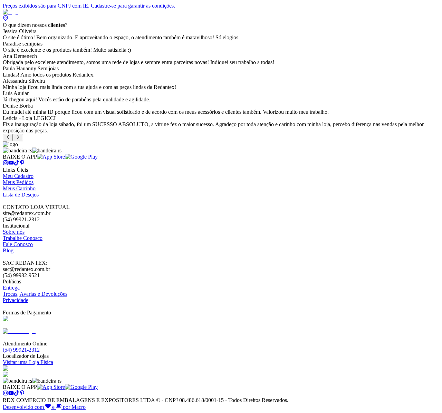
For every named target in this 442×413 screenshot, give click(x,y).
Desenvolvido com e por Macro (44, 407)
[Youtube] (11, 164)
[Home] (10, 12)
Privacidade (15, 300)
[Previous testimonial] (8, 137)
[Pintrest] (22, 164)
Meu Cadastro (18, 176)
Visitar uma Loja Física (28, 362)
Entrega (11, 288)
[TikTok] (16, 164)
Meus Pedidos (18, 182)
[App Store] (51, 157)
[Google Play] (81, 157)
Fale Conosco (18, 244)
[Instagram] (5, 164)
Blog (8, 250)
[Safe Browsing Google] (19, 331)
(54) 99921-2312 (21, 350)
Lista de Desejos (21, 195)
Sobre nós (14, 232)
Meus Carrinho (19, 188)
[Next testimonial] (18, 137)
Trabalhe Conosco (22, 238)
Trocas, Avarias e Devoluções (35, 294)
